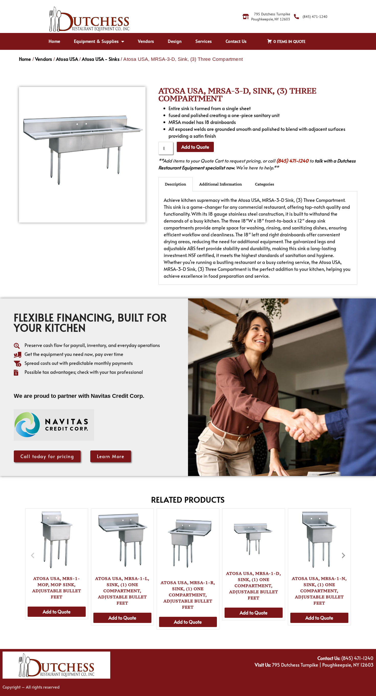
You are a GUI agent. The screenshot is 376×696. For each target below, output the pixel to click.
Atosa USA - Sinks (100, 59)
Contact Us (236, 41)
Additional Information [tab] (220, 184)
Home (54, 41)
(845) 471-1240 (292, 160)
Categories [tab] (264, 184)
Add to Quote (195, 147)
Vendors (146, 41)
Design (175, 41)
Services (203, 41)
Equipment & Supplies (96, 41)
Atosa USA (67, 59)
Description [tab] (175, 184)
